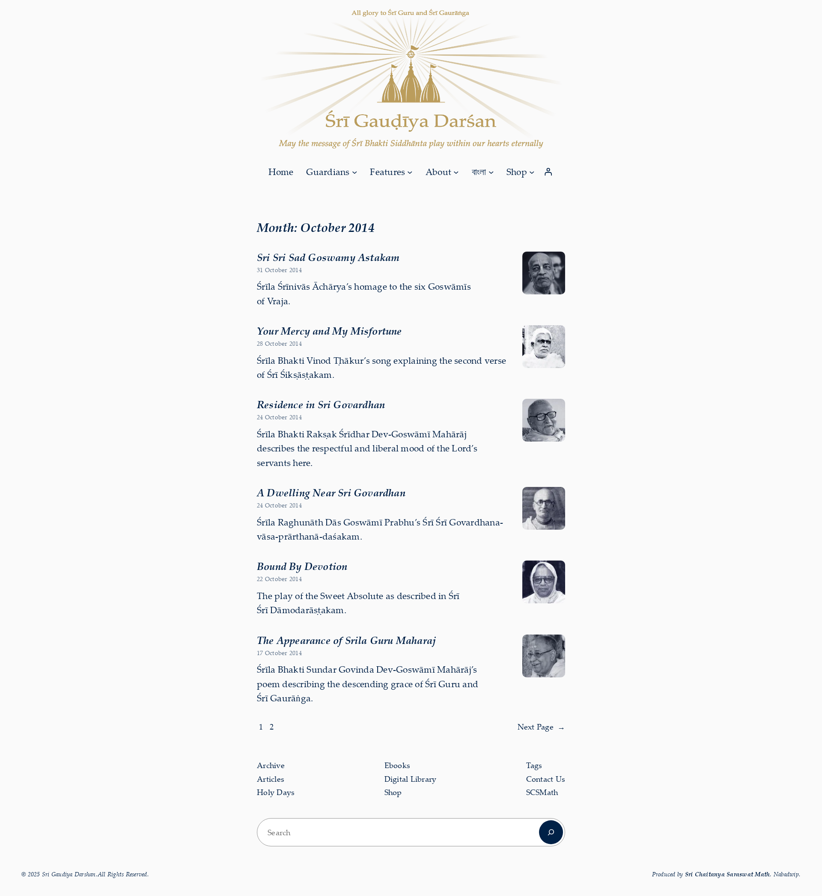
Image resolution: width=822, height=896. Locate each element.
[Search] (551, 832)
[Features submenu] (409, 171)
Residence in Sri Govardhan (321, 404)
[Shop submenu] (531, 171)
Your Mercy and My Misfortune (329, 331)
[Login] (548, 172)
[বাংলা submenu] (491, 171)
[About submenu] (456, 171)
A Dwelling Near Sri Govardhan (331, 492)
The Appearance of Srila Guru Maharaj (346, 640)
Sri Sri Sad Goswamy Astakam (328, 257)
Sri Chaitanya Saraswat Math (727, 874)
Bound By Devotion (302, 566)
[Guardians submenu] (354, 171)
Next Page (542, 726)
